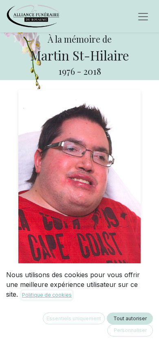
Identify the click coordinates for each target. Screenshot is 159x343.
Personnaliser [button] (130, 330)
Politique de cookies (47, 295)
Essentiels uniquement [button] (73, 318)
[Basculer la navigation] (143, 16)
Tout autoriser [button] (130, 318)
